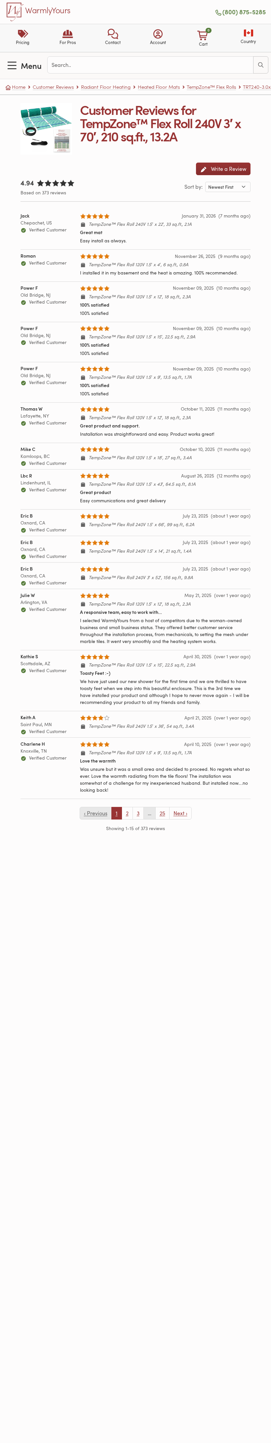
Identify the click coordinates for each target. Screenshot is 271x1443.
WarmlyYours (47, 11)
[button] (113, 38)
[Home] (15, 12)
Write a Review (228, 169)
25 (162, 813)
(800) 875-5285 (244, 12)
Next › (180, 813)
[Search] (260, 65)
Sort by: (193, 186)
